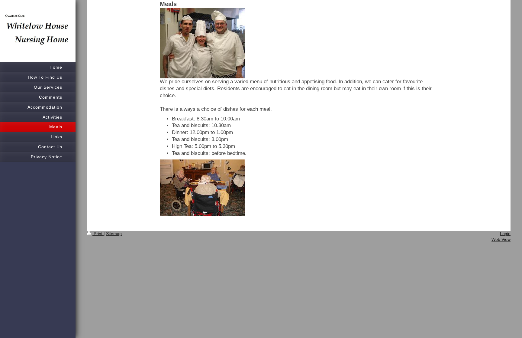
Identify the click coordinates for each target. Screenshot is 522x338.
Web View (501, 239)
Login (505, 233)
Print (98, 233)
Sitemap (114, 233)
